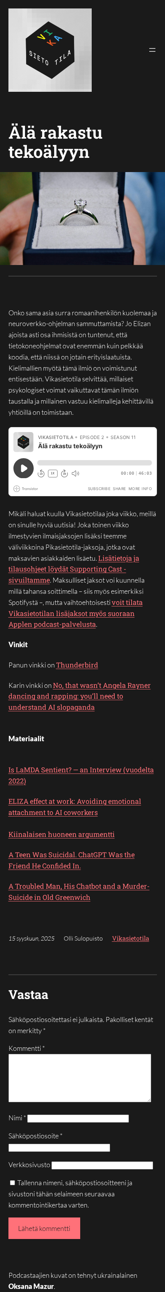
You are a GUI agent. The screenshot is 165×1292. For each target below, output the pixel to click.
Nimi (17, 1117)
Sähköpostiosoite (35, 1135)
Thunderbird (77, 664)
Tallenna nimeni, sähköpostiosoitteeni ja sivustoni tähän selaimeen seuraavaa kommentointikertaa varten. (70, 1193)
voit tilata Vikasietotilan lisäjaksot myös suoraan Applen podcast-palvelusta (75, 613)
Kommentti (26, 1048)
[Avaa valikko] (152, 50)
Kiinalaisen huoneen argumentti (61, 834)
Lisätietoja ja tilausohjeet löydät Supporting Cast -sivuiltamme (73, 569)
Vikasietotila (130, 938)
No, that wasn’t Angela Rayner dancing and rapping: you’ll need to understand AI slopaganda (79, 696)
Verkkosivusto (29, 1164)
